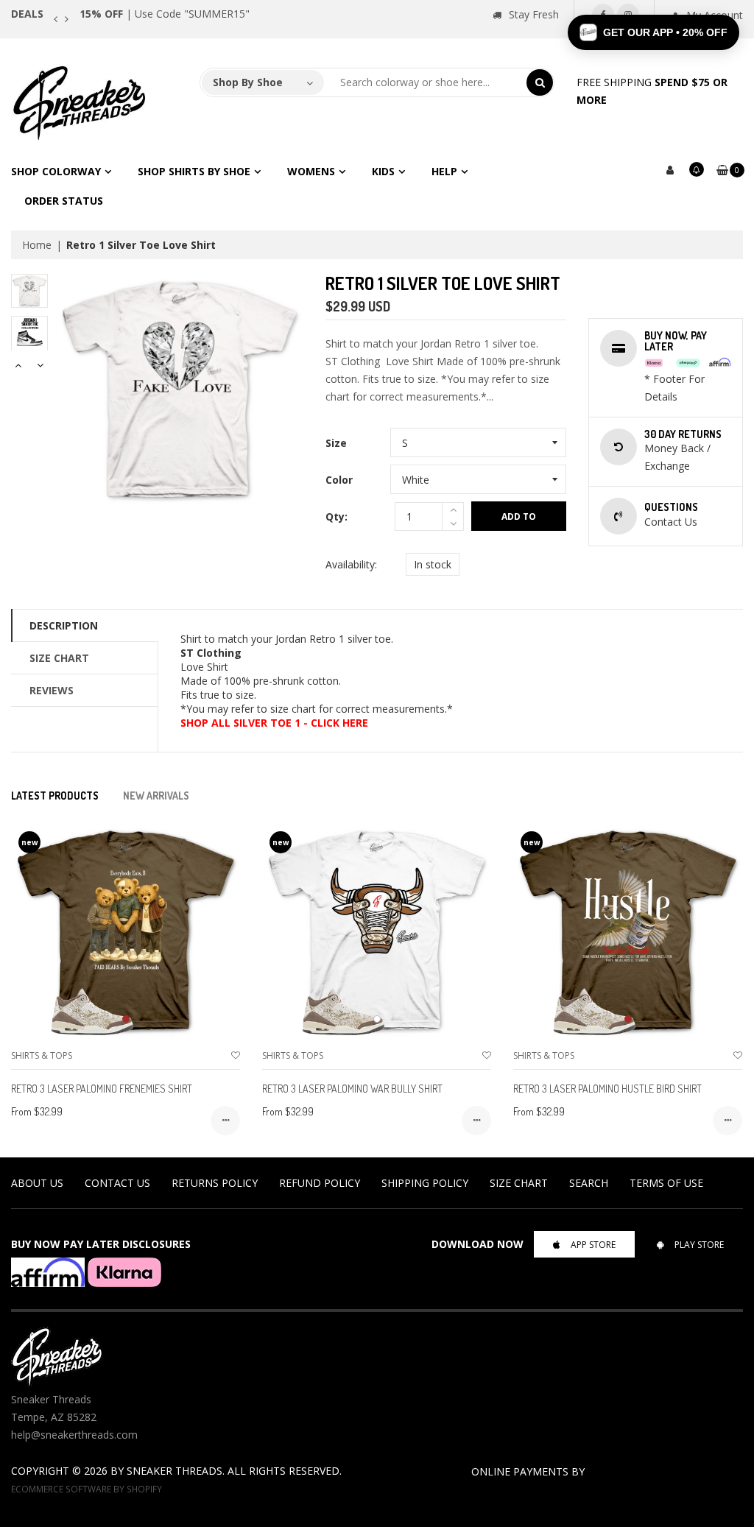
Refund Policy (319, 1183)
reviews (51, 690)
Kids (383, 171)
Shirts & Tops (41, 1055)
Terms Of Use (666, 1183)
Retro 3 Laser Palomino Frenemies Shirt (101, 1088)
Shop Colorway (56, 171)
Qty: (336, 516)
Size (336, 443)
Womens (311, 171)
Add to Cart (518, 520)
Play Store (699, 1244)
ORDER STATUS (63, 201)
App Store (593, 1244)
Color (339, 480)
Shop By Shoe (248, 82)
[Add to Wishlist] (235, 1055)
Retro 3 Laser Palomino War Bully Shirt (352, 1088)
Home (37, 245)
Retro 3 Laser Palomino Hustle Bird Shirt (607, 1088)
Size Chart (59, 658)
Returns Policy (215, 1183)
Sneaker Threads (174, 1471)
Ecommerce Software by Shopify (86, 1489)
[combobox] (425, 82)
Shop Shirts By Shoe (194, 171)
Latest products (55, 795)
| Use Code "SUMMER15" (165, 14)
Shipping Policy (424, 1183)
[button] (653, 32)
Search (588, 1183)
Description (63, 625)
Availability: (351, 564)
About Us (37, 1183)
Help (444, 171)
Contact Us (117, 1183)
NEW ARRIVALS (156, 795)
